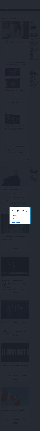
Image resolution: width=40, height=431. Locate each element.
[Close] (29, 207)
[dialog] (20, 215)
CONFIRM (16, 222)
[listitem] (20, 215)
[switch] (26, 216)
